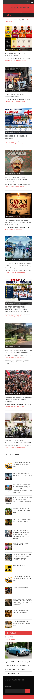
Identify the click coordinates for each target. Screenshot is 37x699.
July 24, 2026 (10, 143)
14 (13, 455)
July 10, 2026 (10, 186)
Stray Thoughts (24, 58)
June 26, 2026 (10, 272)
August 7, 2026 (10, 101)
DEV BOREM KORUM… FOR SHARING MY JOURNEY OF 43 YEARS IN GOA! (18, 222)
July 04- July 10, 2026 (11, 227)
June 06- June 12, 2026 (11, 404)
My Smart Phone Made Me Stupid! (17, 662)
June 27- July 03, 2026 (11, 271)
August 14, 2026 (10, 60)
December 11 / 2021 (18, 20)
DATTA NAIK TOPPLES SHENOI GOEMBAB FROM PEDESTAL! (16, 179)
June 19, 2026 (10, 316)
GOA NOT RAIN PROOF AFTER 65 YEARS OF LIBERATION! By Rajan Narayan (18, 266)
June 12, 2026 (10, 357)
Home (7, 20)
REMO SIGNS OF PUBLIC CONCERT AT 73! (15, 96)
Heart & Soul (30, 696)
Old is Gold (9, 637)
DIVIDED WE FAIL (12, 673)
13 (10, 455)
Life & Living (17, 696)
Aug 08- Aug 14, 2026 (11, 100)
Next (17, 455)
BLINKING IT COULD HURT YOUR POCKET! (17, 55)
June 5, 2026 (9, 406)
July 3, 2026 (9, 229)
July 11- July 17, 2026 (11, 184)
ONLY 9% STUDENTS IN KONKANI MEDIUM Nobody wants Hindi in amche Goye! (17, 309)
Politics (5, 696)
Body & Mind (24, 696)
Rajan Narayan (22, 60)
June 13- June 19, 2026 (11, 355)
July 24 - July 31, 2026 (11, 141)
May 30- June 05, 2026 (11, 445)
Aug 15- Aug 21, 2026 (11, 58)
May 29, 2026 (10, 447)
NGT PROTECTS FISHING (15, 670)
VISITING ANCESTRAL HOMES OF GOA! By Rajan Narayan (18, 351)
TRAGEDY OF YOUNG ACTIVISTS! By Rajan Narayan (18, 441)
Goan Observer (19, 7)
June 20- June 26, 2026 (12, 314)
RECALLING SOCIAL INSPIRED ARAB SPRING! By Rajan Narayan (18, 399)
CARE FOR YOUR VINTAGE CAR (18, 666)
